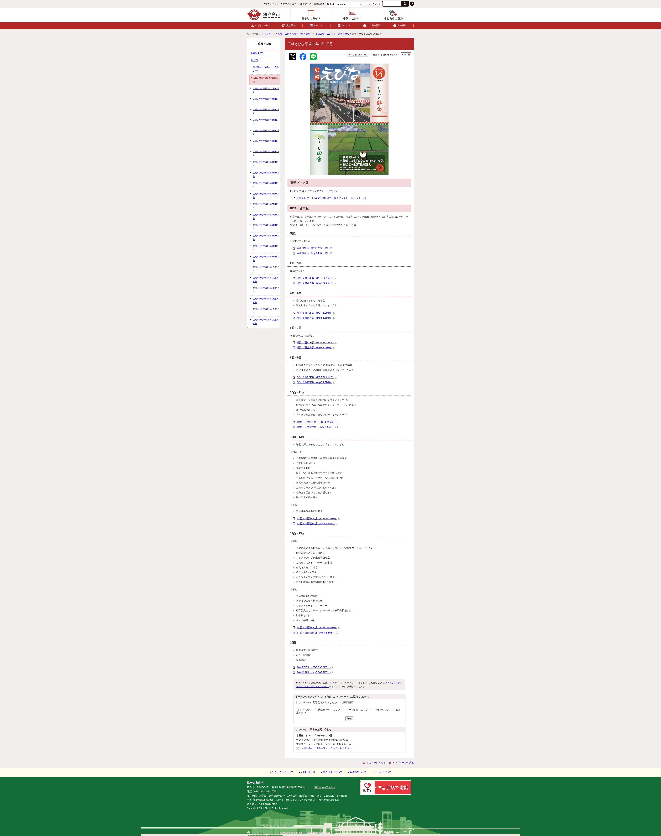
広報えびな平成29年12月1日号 (266, 311)
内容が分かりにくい (329, 709)
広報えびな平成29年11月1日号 (266, 290)
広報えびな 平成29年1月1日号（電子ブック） (330, 198)
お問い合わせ (308, 772)
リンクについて (382, 772)
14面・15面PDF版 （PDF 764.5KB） (317, 627)
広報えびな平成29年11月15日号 (266, 301)
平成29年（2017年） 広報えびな (332, 34)
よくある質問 (374, 25)
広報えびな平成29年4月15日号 (266, 153)
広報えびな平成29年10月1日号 (266, 269)
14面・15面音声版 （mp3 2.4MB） (316, 632)
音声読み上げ (289, 3)
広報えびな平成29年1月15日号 (266, 90)
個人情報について (332, 772)
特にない (307, 709)
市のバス (346, 25)
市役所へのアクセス (324, 787)
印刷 (404, 55)
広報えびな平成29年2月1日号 (265, 101)
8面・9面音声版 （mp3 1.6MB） (314, 382)
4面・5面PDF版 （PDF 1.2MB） (314, 312)
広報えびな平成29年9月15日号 (266, 259)
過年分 (309, 34)
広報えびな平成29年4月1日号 (265, 143)
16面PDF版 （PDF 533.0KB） (313, 667)
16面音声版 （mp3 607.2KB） (313, 672)
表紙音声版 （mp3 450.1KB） (313, 253)
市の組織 (401, 25)
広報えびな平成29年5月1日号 (265, 164)
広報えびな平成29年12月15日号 (266, 322)
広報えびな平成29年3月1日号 (265, 122)
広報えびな (297, 34)
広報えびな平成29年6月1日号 (265, 185)
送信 (349, 718)
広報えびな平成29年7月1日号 (265, 206)
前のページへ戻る (376, 762)
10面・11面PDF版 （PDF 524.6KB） (317, 422)
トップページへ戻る (403, 762)
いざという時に (263, 25)
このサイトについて (282, 772)
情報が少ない (382, 709)
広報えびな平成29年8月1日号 (265, 227)
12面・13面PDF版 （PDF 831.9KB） (317, 518)
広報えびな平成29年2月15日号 (266, 111)
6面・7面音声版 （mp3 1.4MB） (314, 347)
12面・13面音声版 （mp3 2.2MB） (316, 523)
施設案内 (290, 25)
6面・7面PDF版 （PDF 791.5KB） (315, 342)
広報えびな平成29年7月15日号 (266, 217)
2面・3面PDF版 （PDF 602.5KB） (315, 278)
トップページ (268, 34)
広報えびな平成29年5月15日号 (266, 175)
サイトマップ (272, 3)
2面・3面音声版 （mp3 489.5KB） (315, 283)
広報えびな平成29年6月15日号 (266, 196)
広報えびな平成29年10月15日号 (266, 280)
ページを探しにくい (358, 709)
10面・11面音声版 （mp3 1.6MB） (316, 427)
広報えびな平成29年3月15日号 (266, 132)
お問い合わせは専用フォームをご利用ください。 (327, 748)
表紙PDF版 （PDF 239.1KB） (313, 248)
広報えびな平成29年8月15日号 (266, 238)
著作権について (358, 772)
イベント (318, 25)
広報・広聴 (283, 34)
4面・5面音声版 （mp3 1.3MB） (314, 317)
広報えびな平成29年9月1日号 (265, 248)
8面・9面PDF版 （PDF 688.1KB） (315, 377)
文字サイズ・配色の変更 (312, 3)
